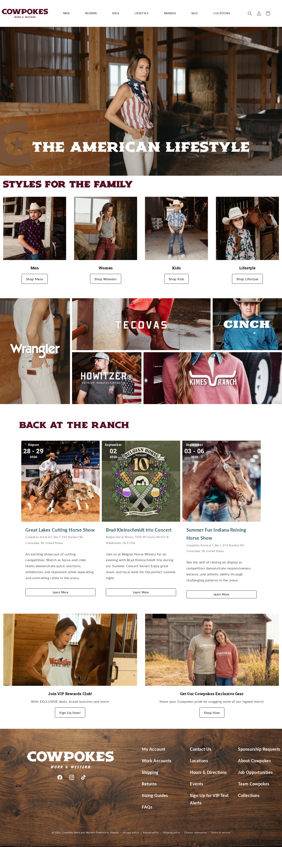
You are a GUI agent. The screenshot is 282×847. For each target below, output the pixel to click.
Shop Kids (176, 279)
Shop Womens (105, 279)
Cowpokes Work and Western (78, 832)
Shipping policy (171, 832)
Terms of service (220, 832)
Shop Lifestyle (247, 279)
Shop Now (212, 713)
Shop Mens (34, 279)
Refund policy (151, 832)
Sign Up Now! (70, 713)
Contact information (195, 832)
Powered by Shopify (107, 832)
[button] (68, 13)
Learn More (60, 592)
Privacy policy (131, 832)
